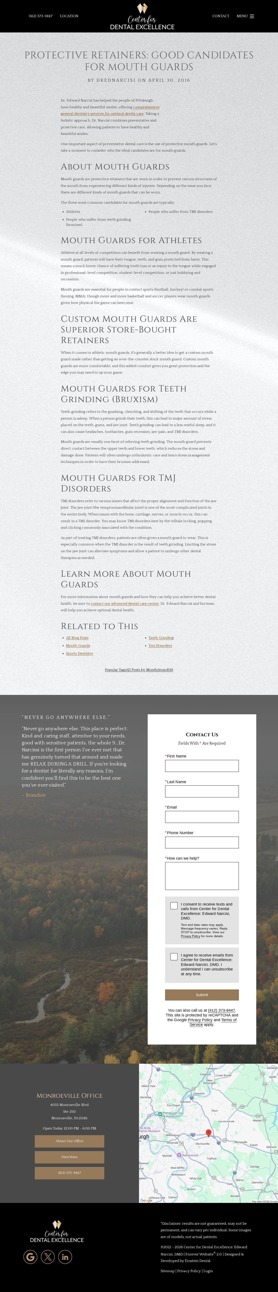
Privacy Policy (190, 936)
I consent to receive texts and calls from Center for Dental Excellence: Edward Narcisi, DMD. (206, 920)
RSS (170, 670)
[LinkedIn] (65, 1257)
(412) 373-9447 (221, 1010)
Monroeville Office (69, 1096)
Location (69, 16)
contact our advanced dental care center (125, 604)
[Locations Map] (208, 1133)
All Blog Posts (77, 638)
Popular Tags (115, 670)
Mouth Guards (78, 646)
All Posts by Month (141, 670)
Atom (162, 670)
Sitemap (168, 1271)
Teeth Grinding (161, 638)
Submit (202, 995)
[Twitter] (48, 1257)
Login (208, 1271)
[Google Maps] (30, 1257)
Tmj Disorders (160, 646)
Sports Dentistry (79, 653)
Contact (220, 16)
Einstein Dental (197, 1261)
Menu (242, 16)
